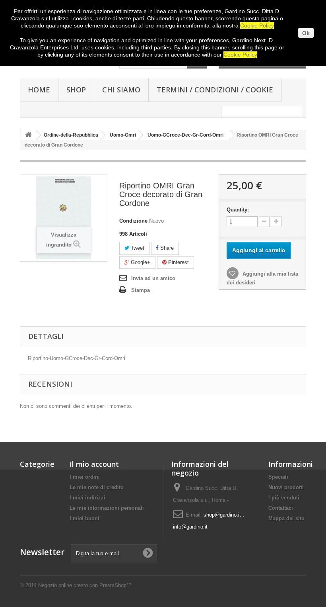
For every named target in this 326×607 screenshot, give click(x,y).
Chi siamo (121, 89)
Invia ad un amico (153, 278)
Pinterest (178, 262)
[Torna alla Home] (28, 135)
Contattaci (280, 508)
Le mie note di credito (97, 487)
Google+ (139, 262)
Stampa (140, 290)
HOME (39, 89)
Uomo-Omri (123, 135)
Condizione (133, 221)
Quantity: (238, 210)
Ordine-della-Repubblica (71, 135)
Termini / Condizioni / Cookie (215, 89)
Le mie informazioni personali (107, 508)
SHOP (76, 89)
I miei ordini (85, 477)
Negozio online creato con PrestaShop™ (85, 585)
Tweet (136, 248)
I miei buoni (84, 518)
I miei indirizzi (87, 498)
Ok (306, 33)
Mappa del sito (286, 518)
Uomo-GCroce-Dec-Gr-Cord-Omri (185, 135)
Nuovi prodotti (286, 487)
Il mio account (94, 464)
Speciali (278, 477)
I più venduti (283, 498)
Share (166, 248)
